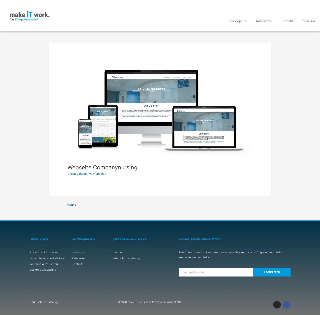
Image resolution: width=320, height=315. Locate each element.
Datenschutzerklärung (44, 302)
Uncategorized (77, 173)
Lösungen (236, 21)
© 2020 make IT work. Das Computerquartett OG (149, 302)
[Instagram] (277, 305)
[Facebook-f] (287, 305)
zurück (69, 205)
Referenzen (264, 21)
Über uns (308, 21)
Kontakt (287, 21)
